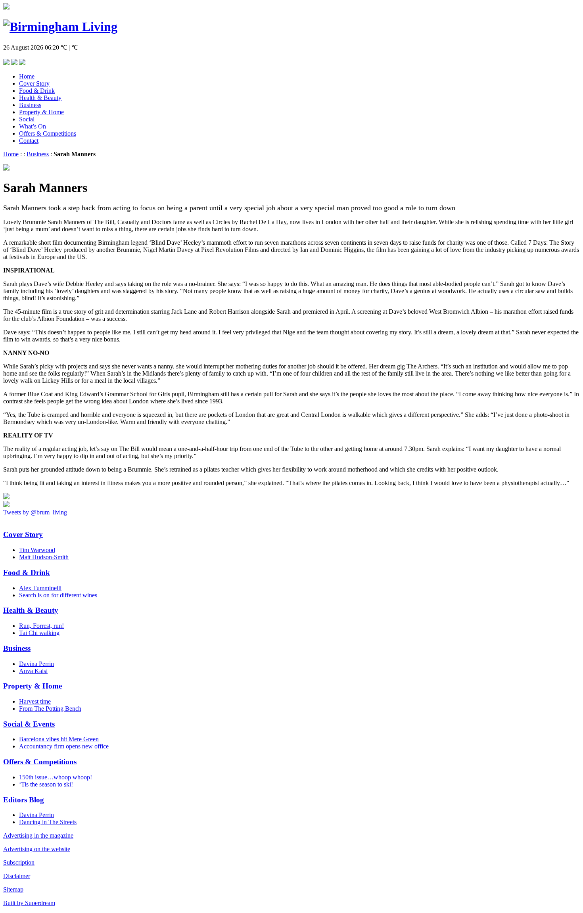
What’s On (32, 126)
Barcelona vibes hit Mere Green (59, 739)
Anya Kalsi (33, 670)
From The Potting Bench (50, 708)
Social (27, 119)
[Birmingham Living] (60, 26)
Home (27, 76)
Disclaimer (16, 876)
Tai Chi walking (39, 632)
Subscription (19, 862)
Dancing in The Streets (48, 822)
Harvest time (35, 701)
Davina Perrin (36, 663)
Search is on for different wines (58, 595)
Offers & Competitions (47, 133)
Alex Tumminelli (40, 588)
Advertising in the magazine (38, 835)
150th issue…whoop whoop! (55, 777)
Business (30, 105)
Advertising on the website (36, 849)
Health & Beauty (40, 97)
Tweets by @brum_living (35, 512)
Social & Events (29, 724)
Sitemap (13, 889)
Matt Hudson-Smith (44, 557)
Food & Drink (37, 90)
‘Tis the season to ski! (46, 784)
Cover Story (34, 83)
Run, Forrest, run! (41, 625)
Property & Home (41, 112)
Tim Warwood (37, 550)
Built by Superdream (29, 903)
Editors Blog (23, 800)
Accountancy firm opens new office (64, 746)
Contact (28, 140)
